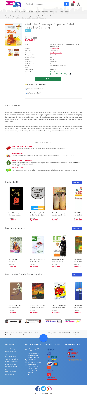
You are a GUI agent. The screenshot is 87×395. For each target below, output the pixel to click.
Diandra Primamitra (56, 53)
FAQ (6, 369)
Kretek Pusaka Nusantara (38, 305)
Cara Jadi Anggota (11, 349)
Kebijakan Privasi (10, 372)
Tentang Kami (51, 333)
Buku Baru (14, 333)
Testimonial (76, 163)
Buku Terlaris (23, 333)
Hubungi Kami (9, 374)
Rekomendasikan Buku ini (35, 89)
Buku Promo (23, 335)
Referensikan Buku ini (34, 93)
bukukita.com (47, 394)
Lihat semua (77, 183)
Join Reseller (76, 333)
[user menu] (78, 4)
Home (7, 333)
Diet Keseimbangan (58, 259)
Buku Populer (33, 333)
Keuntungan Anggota (12, 351)
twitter (43, 388)
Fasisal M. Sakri (54, 48)
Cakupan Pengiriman (11, 359)
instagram (49, 388)
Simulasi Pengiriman (11, 361)
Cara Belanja (9, 354)
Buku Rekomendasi (11, 335)
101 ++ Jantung (13, 259)
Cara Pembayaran (10, 356)
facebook (38, 388)
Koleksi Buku (78, 335)
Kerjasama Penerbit (64, 333)
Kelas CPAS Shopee (14, 213)
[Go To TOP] (43, 338)
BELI (48, 79)
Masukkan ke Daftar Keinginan (36, 84)
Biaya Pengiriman (10, 364)
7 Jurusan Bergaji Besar (59, 305)
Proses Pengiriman (11, 367)
